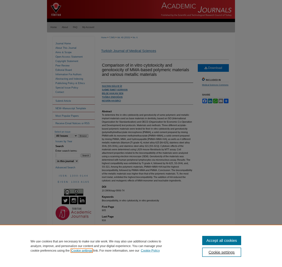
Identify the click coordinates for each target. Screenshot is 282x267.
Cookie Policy (150, 250)
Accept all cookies (221, 240)
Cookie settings (81, 250)
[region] (141, 246)
